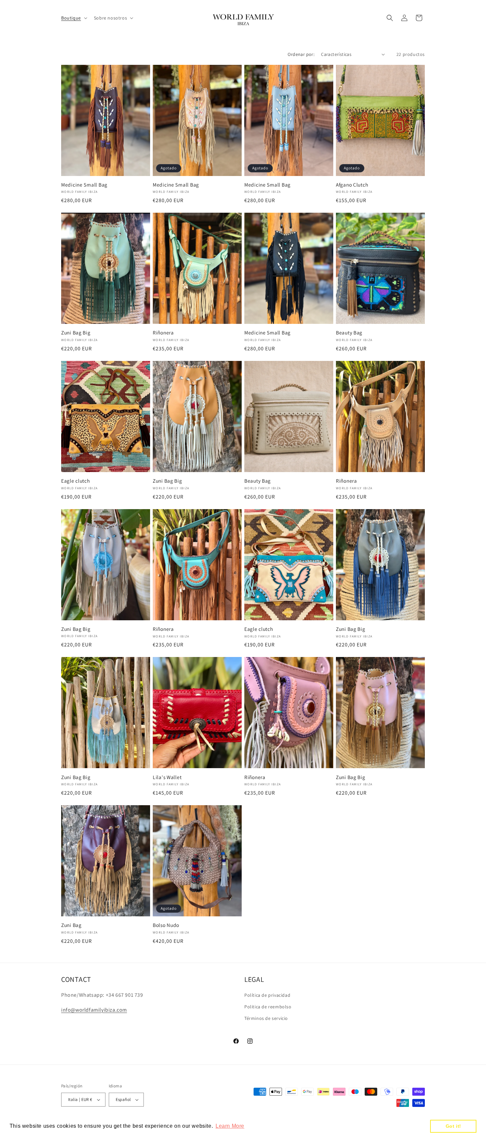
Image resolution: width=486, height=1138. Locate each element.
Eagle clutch (75, 481)
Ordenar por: (301, 54)
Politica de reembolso (268, 1007)
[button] (73, 18)
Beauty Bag (349, 332)
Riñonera (163, 332)
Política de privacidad (267, 995)
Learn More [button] (230, 1126)
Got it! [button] (453, 1126)
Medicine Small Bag (84, 185)
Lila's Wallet (167, 777)
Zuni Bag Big (76, 332)
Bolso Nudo (166, 925)
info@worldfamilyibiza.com (94, 1009)
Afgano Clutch (352, 185)
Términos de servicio (266, 1018)
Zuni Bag (71, 925)
